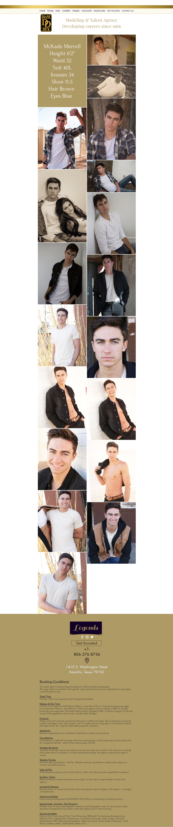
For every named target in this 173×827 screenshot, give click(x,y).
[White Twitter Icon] (92, 637)
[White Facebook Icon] (82, 637)
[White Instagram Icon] (87, 637)
